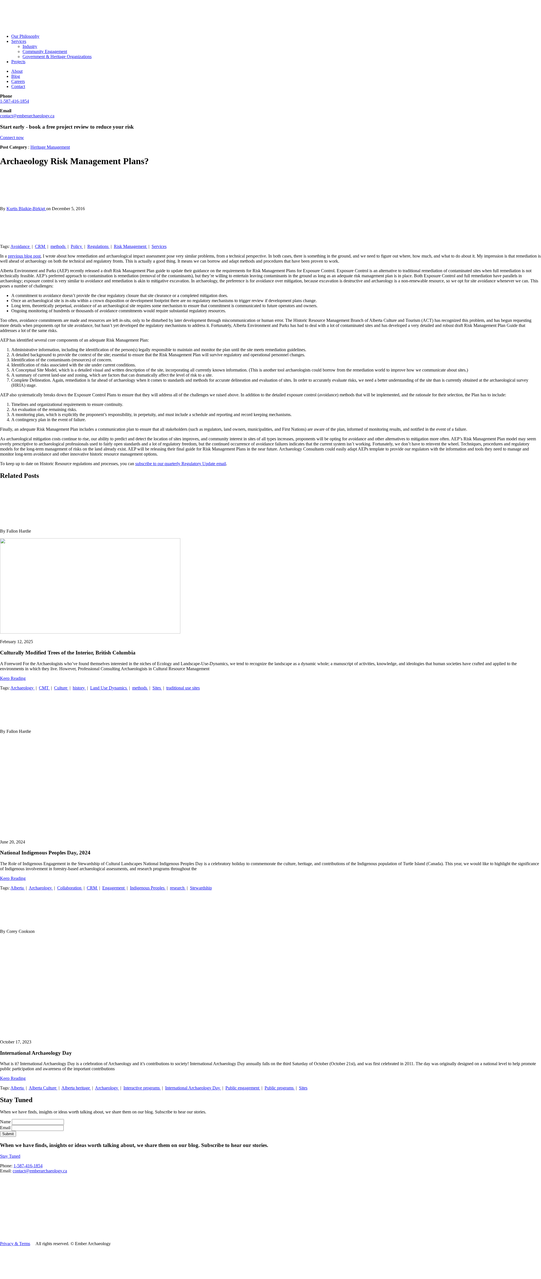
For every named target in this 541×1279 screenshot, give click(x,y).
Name (6, 1121)
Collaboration (70, 887)
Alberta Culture (43, 1087)
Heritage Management (50, 147)
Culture (61, 687)
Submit (8, 1134)
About (17, 71)
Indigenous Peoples (148, 887)
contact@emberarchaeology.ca (27, 115)
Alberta (17, 887)
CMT (44, 687)
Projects (18, 61)
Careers (18, 81)
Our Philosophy (25, 36)
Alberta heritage (76, 1087)
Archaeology (22, 687)
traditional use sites (183, 687)
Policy (77, 246)
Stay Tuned (10, 1156)
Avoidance (20, 246)
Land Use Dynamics (109, 687)
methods (58, 246)
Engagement (114, 887)
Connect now (12, 137)
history (79, 687)
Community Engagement (45, 51)
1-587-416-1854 (14, 101)
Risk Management (130, 246)
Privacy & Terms (15, 1243)
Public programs (280, 1087)
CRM (40, 246)
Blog (15, 76)
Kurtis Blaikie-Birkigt (26, 208)
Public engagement (242, 1087)
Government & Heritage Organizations (57, 56)
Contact (18, 86)
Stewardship (201, 887)
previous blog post (24, 256)
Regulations (98, 246)
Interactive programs (142, 1087)
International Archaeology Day (193, 1087)
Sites (157, 687)
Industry (30, 46)
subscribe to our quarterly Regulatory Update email (180, 463)
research (178, 887)
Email (6, 1127)
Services (18, 41)
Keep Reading (13, 678)
